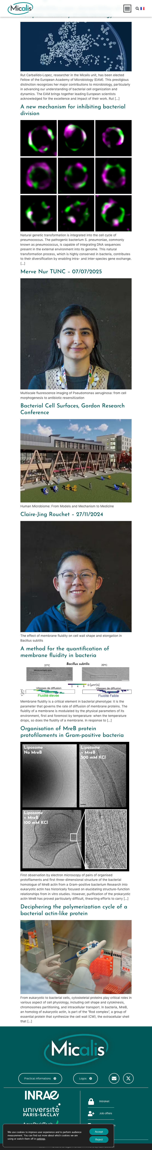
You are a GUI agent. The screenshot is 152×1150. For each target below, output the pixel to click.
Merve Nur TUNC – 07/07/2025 (61, 272)
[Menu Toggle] (127, 8)
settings (41, 1138)
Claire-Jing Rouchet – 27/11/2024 (61, 514)
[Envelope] (114, 1078)
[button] (137, 8)
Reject (99, 1139)
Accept (99, 1131)
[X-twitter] (128, 1078)
